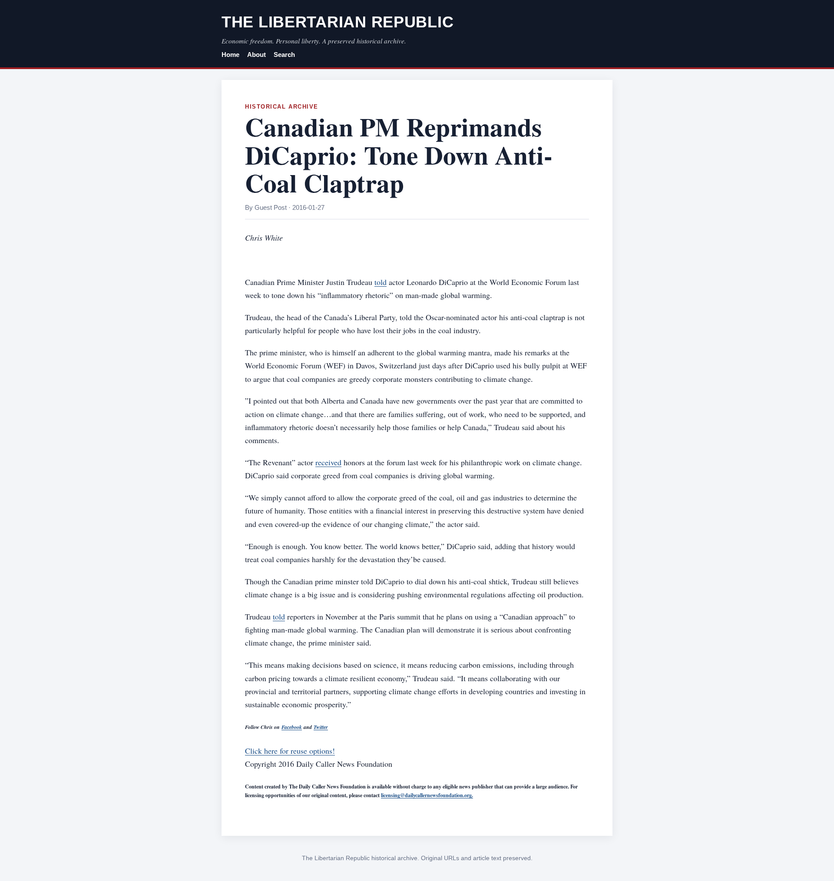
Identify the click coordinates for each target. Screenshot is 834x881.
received (328, 462)
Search (284, 54)
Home (230, 54)
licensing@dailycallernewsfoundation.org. (427, 795)
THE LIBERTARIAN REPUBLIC (337, 22)
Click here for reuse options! (290, 750)
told (380, 282)
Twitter (321, 727)
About (256, 54)
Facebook (291, 727)
